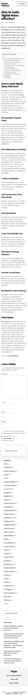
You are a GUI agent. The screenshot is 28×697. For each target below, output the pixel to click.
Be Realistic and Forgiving (13, 74)
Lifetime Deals (8, 557)
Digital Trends (8, 532)
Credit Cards (7, 507)
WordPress (15, 693)
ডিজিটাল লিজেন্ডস (7, 600)
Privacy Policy (14, 683)
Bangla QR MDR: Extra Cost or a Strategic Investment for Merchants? (13, 628)
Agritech (6, 474)
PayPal (6, 578)
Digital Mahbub (5, 4)
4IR (5, 464)
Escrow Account (9, 546)
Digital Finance (8, 517)
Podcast (6, 582)
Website (3, 421)
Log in (20, 693)
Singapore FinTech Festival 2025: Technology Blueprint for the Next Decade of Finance (14, 635)
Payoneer (7, 575)
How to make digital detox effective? (14, 58)
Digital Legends (8, 521)
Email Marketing (9, 542)
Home (5, 550)
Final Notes (7, 76)
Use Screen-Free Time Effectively (15, 65)
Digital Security (8, 528)
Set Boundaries (10, 67)
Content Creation (9, 503)
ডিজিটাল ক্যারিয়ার (7, 596)
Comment (4, 374)
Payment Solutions (9, 571)
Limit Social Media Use (12, 69)
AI (4, 478)
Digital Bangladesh (9, 510)
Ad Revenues (8, 467)
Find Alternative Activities (13, 62)
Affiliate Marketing (9, 471)
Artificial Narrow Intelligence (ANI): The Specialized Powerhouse (12, 653)
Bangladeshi (7, 496)
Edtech (6, 539)
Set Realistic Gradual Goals (13, 60)
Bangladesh (7, 492)
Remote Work (8, 585)
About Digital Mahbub (14, 675)
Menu (23, 3)
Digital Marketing (9, 524)
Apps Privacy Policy (10, 485)
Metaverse (7, 560)
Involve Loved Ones (11, 72)
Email (3, 412)
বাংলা (5, 603)
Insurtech (7, 553)
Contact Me (14, 679)
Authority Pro (16, 692)
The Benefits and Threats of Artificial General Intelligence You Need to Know (13, 660)
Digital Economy (9, 514)
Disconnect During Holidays (13, 70)
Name (3, 402)
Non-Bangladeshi (9, 567)
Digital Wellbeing (13, 355)
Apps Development (9, 481)
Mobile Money (8, 564)
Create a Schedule (11, 63)
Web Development (9, 593)
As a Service (7, 489)
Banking (6, 499)
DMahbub (8, 77)
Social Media (8, 589)
